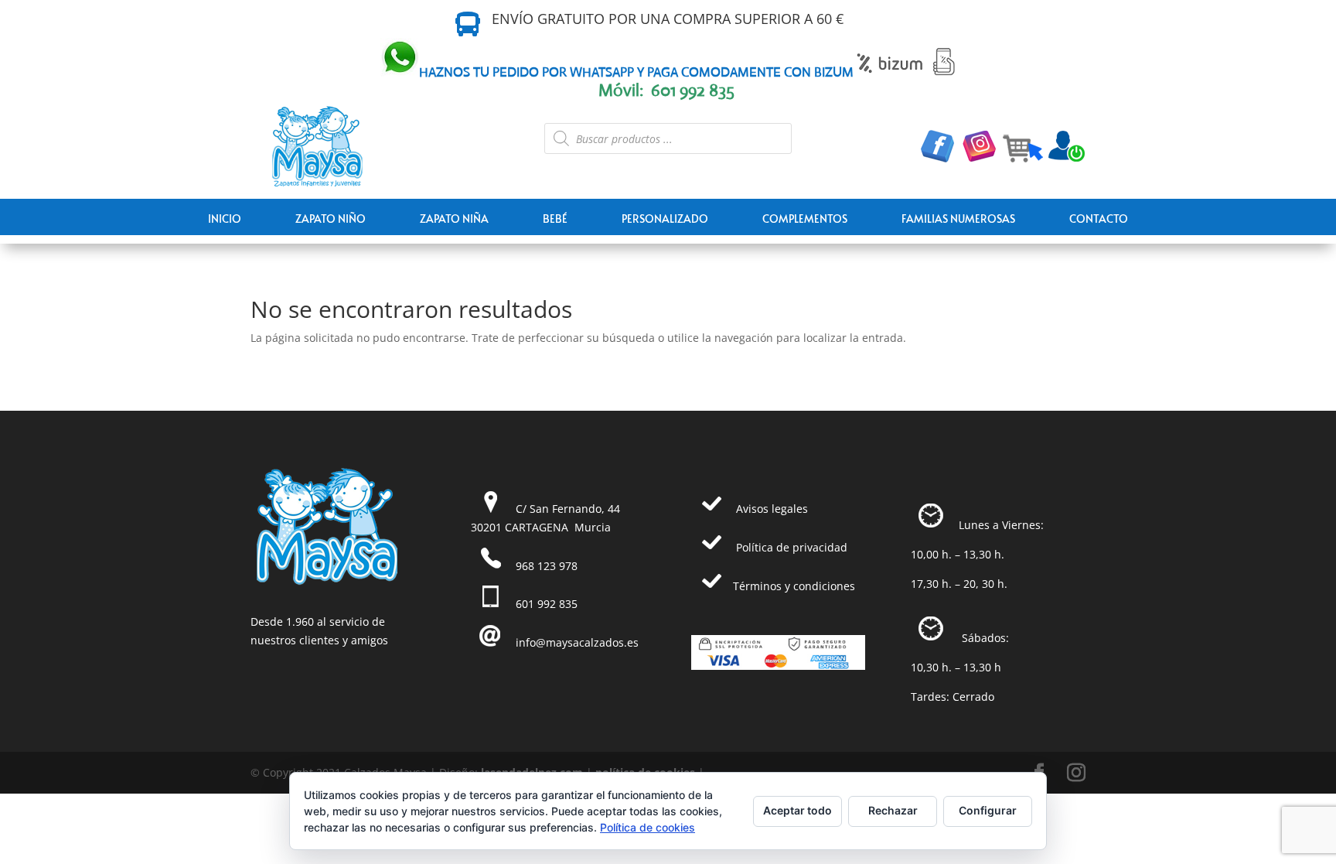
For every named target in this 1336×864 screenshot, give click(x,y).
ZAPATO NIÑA (454, 218)
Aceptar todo (797, 810)
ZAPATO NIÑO (330, 218)
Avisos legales (772, 508)
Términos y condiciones (794, 586)
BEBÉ (555, 218)
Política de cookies (647, 827)
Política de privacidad (791, 547)
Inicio (224, 218)
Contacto (1098, 218)
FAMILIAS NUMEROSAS (958, 218)
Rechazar (893, 810)
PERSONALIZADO (665, 218)
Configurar (988, 810)
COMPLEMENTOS (804, 218)
